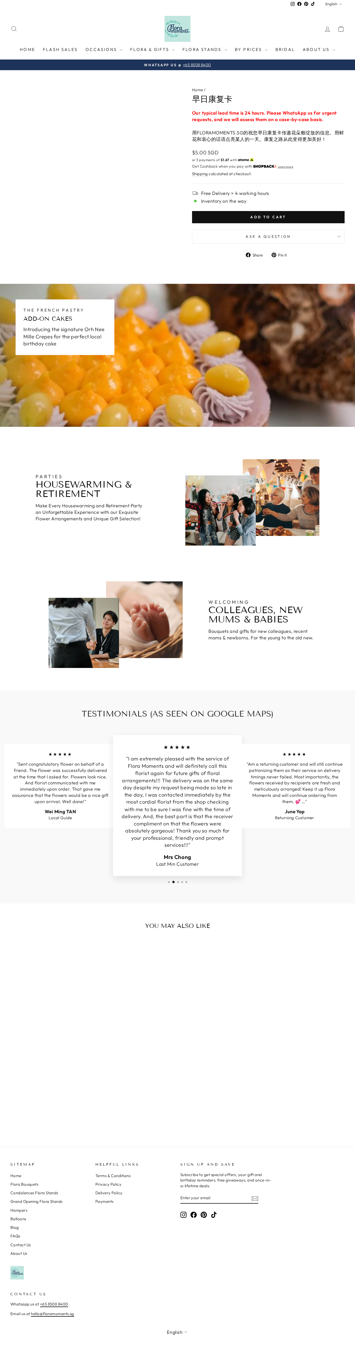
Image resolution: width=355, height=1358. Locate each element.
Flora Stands (202, 49)
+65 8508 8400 (54, 1304)
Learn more (285, 166)
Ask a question (268, 236)
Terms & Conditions (112, 1175)
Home (27, 49)
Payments (104, 1201)
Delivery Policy (109, 1192)
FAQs (15, 1236)
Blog (14, 1227)
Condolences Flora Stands (34, 1192)
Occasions (102, 49)
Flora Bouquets (24, 1184)
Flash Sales (60, 49)
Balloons (18, 1218)
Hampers (18, 1210)
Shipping (200, 173)
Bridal (285, 49)
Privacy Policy (108, 1184)
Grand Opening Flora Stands (36, 1201)
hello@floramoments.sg (52, 1313)
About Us (317, 49)
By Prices (249, 49)
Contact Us (20, 1244)
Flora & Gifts (150, 49)
